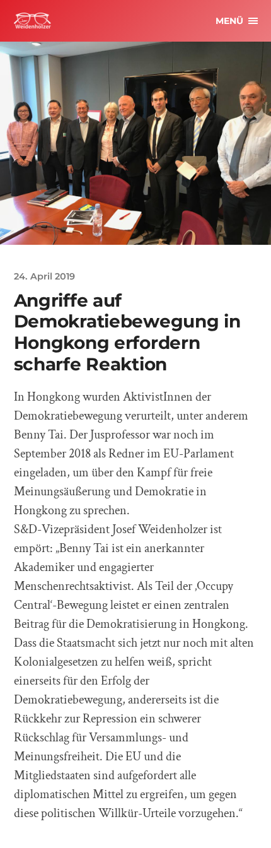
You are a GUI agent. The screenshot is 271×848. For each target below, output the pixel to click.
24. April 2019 (44, 276)
